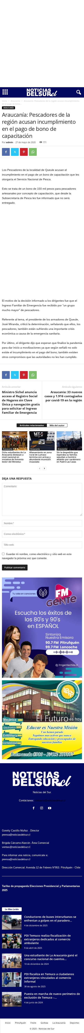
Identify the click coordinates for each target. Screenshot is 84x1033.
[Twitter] (15, 152)
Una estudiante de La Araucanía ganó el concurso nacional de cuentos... (50, 957)
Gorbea (44, 1022)
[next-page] (44, 468)
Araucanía (15, 101)
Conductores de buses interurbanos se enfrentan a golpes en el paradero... (50, 918)
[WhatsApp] (33, 152)
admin (9, 142)
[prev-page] (40, 468)
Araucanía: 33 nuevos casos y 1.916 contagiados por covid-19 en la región (63, 396)
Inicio (4, 101)
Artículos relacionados (32, 425)
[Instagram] (42, 808)
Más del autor (57, 425)
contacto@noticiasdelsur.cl (50, 800)
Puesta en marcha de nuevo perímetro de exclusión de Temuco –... (52, 995)
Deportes (74, 1022)
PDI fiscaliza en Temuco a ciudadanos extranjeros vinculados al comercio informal (49, 977)
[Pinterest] (24, 152)
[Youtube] (50, 808)
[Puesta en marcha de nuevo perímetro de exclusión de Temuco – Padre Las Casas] (11, 999)
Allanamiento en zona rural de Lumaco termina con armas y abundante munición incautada (40, 457)
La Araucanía (59, 1022)
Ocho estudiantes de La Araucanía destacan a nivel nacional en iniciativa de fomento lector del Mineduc (14, 457)
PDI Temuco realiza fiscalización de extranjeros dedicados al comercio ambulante (47, 939)
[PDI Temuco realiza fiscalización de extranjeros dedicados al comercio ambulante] (11, 941)
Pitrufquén (20, 1022)
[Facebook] (6, 152)
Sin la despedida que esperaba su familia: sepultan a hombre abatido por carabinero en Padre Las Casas (68, 457)
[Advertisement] (42, 44)
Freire (33, 1022)
